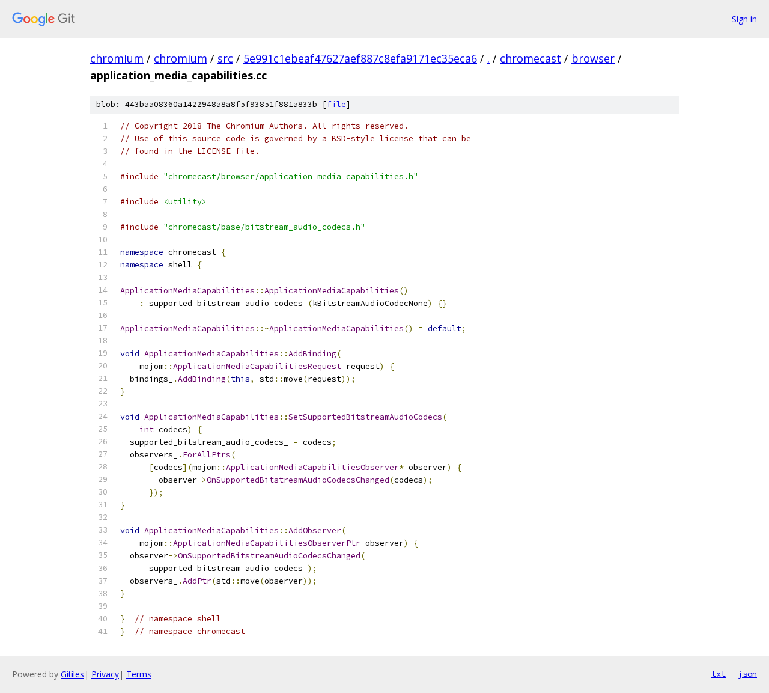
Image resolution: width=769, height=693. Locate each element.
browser (593, 58)
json (747, 673)
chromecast (530, 58)
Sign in (744, 19)
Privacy (105, 674)
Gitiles (72, 674)
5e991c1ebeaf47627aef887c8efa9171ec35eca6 (360, 58)
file (336, 104)
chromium (117, 58)
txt (718, 673)
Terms (138, 674)
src (225, 58)
